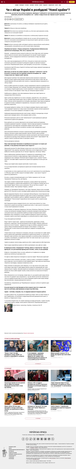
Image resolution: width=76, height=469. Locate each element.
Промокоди (11, 458)
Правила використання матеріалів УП (17, 449)
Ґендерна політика (13, 452)
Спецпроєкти (51, 5)
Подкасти (45, 5)
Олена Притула (68, 458)
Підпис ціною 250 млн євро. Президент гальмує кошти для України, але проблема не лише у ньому (14, 409)
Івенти (40, 5)
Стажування (11, 457)
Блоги (56, 5)
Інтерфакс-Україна (34, 447)
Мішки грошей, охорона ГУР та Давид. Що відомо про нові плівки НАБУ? (61, 354)
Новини (16, 5)
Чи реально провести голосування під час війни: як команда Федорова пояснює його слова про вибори (14, 385)
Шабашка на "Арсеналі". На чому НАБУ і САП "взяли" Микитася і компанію (37, 408)
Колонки (32, 5)
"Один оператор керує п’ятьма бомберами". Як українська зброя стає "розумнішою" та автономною (61, 384)
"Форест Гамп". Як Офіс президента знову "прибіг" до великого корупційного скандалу (14, 354)
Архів (60, 5)
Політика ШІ (11, 451)
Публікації (21, 5)
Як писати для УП (12, 455)
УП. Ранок (27, 5)
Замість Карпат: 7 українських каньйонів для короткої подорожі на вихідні (61, 408)
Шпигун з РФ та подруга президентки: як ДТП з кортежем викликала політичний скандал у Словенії (37, 385)
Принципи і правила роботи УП (15, 454)
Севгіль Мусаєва (52, 458)
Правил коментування (29, 333)
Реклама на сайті (12, 446)
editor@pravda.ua (36, 459)
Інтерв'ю (36, 5)
